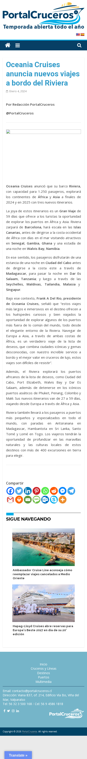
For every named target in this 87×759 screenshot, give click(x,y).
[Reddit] (54, 491)
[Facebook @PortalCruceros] (4, 711)
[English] (78, 34)
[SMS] (36, 500)
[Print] (19, 500)
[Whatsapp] (45, 491)
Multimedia (43, 682)
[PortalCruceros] (8, 45)
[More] (62, 500)
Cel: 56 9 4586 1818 (49, 704)
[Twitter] (19, 491)
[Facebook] (10, 491)
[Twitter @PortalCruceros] (8, 711)
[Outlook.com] (45, 500)
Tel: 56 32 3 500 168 (17, 704)
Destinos (43, 673)
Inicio (43, 664)
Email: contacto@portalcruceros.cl (27, 691)
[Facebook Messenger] (62, 491)
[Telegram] (71, 491)
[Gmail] (10, 500)
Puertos (43, 677)
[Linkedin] (28, 491)
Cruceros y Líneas (43, 668)
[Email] (28, 500)
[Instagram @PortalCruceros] (13, 711)
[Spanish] (82, 34)
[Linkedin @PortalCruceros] (17, 711)
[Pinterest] (36, 491)
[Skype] (54, 500)
